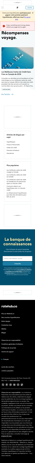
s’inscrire (17, 264)
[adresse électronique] (17, 258)
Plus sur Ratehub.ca (7, 313)
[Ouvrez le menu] (2, 7)
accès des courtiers (7, 367)
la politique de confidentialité (14, 271)
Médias (3, 329)
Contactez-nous (9, 273)
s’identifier (29, 7)
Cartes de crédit (6, 89)
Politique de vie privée (8, 348)
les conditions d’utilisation (24, 269)
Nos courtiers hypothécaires (10, 317)
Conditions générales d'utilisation (12, 344)
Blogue (3, 333)
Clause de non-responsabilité (10, 340)
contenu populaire (7, 371)
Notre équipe (5, 321)
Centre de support (7, 352)
